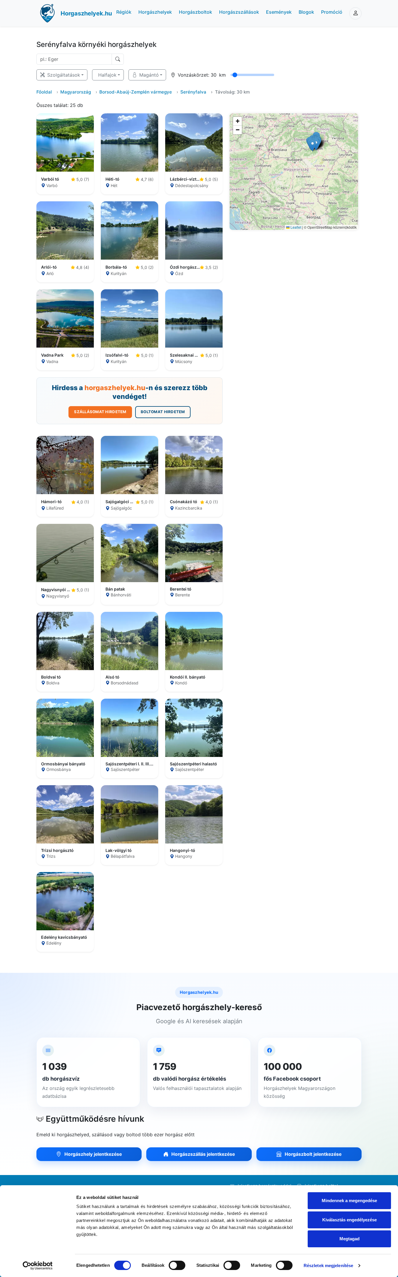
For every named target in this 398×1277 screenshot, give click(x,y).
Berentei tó (180, 589)
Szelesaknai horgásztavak (185, 355)
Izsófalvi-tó (116, 355)
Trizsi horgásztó (57, 850)
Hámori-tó (51, 501)
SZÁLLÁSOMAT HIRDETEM (100, 411)
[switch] (177, 1265)
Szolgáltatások (63, 75)
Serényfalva (193, 92)
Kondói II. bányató (187, 677)
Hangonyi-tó (182, 850)
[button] (312, 146)
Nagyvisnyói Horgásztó (56, 589)
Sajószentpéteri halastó (193, 764)
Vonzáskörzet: (193, 75)
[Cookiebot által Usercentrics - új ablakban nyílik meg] (37, 1265)
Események (279, 12)
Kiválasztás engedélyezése (349, 1219)
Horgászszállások (239, 12)
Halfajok (107, 75)
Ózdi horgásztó (185, 267)
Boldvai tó (51, 677)
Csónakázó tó (183, 501)
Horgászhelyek (155, 12)
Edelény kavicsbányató (64, 937)
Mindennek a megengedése (349, 1200)
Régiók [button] (123, 12)
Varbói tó (50, 179)
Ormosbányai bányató (63, 764)
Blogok (306, 12)
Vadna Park (52, 355)
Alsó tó (112, 677)
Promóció (331, 12)
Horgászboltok (195, 12)
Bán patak (115, 589)
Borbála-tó (116, 267)
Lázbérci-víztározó (185, 179)
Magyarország (75, 92)
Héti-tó (112, 179)
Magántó (149, 75)
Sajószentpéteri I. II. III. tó (129, 764)
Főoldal (44, 92)
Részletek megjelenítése (328, 1265)
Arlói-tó (49, 267)
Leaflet (295, 227)
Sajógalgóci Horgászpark (120, 501)
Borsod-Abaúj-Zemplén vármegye (135, 92)
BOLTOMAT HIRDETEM (163, 411)
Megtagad (349, 1238)
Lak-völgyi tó (118, 850)
